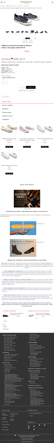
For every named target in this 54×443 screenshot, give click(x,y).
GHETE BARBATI (32, 357)
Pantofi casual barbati (33, 344)
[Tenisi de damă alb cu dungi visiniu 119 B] (44, 134)
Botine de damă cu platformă (9, 348)
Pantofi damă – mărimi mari (34, 385)
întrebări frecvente (7, 116)
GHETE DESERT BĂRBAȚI (35, 366)
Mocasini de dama (33, 338)
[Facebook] (29, 419)
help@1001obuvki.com (37, 413)
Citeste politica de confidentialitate (27, 436)
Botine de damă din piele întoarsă (9, 350)
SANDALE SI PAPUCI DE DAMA (35, 387)
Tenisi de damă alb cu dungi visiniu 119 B (45, 139)
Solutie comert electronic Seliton (27, 441)
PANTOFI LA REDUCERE (34, 371)
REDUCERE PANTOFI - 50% (35, 372)
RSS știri (5, 326)
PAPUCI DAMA (33, 389)
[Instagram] (35, 419)
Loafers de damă (32, 340)
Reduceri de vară (7, 404)
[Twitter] (32, 419)
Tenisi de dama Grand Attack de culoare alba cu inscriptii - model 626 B (27, 139)
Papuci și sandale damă (34, 374)
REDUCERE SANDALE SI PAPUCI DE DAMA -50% (14, 378)
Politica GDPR (5, 429)
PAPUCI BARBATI (33, 354)
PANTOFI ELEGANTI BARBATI (36, 345)
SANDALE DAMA (33, 397)
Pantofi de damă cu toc (34, 334)
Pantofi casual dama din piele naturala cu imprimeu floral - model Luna (43, 314)
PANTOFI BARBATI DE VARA (35, 348)
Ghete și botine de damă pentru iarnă (10, 337)
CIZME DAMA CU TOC (8, 357)
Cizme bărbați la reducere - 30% (10, 393)
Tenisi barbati (32, 350)
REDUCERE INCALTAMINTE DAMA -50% (13, 377)
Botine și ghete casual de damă (9, 338)
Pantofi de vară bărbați (34, 378)
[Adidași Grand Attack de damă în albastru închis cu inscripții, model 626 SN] (27, 28)
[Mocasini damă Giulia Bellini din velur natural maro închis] (6, 316)
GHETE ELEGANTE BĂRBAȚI (35, 364)
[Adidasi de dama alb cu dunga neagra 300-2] (9, 134)
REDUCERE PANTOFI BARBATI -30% (12, 394)
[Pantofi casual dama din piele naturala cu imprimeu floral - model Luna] (31, 316)
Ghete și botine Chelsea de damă (9, 345)
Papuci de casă (31, 381)
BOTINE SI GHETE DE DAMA (9, 335)
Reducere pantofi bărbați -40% (10, 387)
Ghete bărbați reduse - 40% (9, 384)
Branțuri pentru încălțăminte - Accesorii (37, 368)
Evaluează (25, 40)
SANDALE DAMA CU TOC (35, 404)
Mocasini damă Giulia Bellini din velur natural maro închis (17, 314)
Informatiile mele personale (27, 438)
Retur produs (5, 427)
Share (28, 38)
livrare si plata (5, 421)
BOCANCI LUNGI (7, 358)
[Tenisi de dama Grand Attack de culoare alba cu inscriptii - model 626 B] (27, 134)
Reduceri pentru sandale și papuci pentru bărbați (13, 381)
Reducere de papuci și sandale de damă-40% (12, 390)
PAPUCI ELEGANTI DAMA (35, 392)
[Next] (25, 316)
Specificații (5, 108)
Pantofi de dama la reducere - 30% (11, 396)
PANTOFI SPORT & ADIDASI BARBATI (37, 347)
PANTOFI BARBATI (32, 342)
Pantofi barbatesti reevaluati (9, 402)
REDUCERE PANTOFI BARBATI (11, 376)
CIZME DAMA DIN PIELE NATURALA (11, 354)
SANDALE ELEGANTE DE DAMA (36, 400)
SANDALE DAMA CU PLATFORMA (37, 403)
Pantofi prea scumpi (7, 399)
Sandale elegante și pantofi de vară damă (37, 376)
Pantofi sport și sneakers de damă (10, 367)
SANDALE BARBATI (34, 353)
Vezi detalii (9, 146)
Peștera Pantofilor (5, 96)
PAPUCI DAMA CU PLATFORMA (36, 395)
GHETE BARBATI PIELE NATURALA (37, 358)
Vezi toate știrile (6, 329)
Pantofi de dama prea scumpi (10, 401)
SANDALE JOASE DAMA (35, 402)
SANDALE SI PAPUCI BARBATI (36, 352)
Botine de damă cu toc (8, 347)
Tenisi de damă (7, 370)
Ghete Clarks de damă (8, 344)
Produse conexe (6, 101)
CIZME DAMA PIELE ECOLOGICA (10, 360)
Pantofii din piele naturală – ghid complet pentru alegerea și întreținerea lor (27, 211)
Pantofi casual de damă (8, 364)
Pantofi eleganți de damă (8, 366)
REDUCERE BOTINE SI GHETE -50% (12, 375)
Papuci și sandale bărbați (34, 377)
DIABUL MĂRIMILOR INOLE (9, 78)
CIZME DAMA (6, 352)
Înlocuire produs (6, 112)
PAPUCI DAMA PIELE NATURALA (37, 393)
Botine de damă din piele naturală (9, 342)
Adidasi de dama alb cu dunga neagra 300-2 (9, 139)
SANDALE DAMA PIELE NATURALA (37, 401)
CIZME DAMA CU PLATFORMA (10, 355)
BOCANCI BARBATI (33, 360)
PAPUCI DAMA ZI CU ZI (35, 391)
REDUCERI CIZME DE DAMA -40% (11, 386)
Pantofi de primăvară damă (34, 337)
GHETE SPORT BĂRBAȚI (34, 363)
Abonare (5, 321)
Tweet (35, 38)
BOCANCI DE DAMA (8, 341)
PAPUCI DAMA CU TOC (35, 394)
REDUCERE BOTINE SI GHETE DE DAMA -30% (14, 395)
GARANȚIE (5, 119)
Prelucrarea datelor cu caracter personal (14, 415)
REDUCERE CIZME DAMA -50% (11, 374)
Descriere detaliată (7, 105)
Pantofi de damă (6, 362)
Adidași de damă (7, 369)
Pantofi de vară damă (34, 375)
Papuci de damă (32, 383)
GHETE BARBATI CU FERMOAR (36, 361)
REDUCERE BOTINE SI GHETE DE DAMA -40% (14, 385)
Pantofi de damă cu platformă (35, 335)
